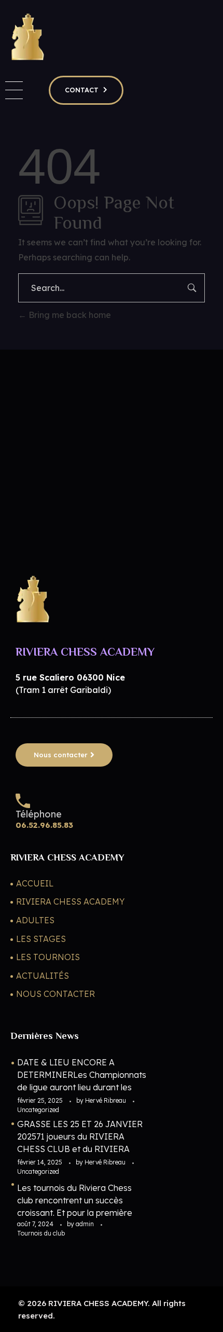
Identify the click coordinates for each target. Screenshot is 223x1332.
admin (85, 1224)
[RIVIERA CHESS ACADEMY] (27, 36)
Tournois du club (41, 1233)
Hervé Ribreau (106, 1100)
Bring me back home (68, 315)
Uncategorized (38, 1110)
